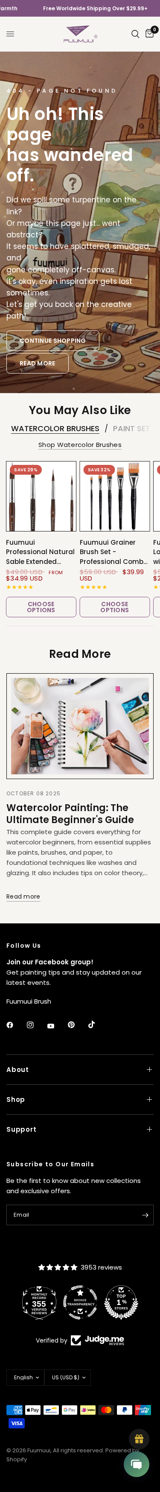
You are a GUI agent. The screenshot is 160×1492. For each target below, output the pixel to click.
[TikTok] (97, 1024)
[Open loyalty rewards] (139, 1439)
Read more (23, 896)
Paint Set (131, 428)
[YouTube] (56, 1025)
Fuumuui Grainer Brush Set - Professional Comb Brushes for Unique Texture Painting (111, 552)
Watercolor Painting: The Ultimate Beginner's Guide (70, 813)
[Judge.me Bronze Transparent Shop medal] (60, 1302)
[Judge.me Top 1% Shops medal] (101, 1302)
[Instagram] (36, 1025)
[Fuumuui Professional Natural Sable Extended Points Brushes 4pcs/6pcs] (41, 496)
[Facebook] (15, 1025)
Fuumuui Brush (28, 1001)
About (17, 1069)
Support (21, 1129)
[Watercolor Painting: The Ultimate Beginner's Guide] (80, 726)
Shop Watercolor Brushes (80, 444)
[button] (52, 341)
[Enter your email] (145, 1215)
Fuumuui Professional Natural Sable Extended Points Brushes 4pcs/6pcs (40, 552)
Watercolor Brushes (55, 428)
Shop (15, 1099)
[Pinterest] (77, 1025)
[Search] (135, 34)
